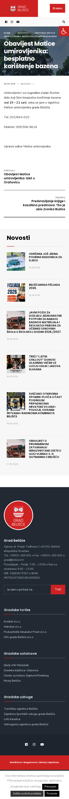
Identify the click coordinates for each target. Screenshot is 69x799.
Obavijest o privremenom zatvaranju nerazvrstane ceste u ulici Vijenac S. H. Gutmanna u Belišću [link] (45, 449)
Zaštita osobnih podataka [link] (27, 793)
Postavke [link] (52, 793)
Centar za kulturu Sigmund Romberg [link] (26, 675)
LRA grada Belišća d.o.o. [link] (19, 637)
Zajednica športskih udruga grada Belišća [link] (29, 714)
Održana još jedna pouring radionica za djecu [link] (45, 257)
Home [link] (7, 32)
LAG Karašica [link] (12, 719)
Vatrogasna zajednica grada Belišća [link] (26, 724)
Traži (58, 589)
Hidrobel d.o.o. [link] (13, 627)
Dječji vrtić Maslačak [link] (16, 665)
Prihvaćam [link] (50, 786)
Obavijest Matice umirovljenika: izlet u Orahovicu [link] (19, 176)
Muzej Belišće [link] (12, 681)
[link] (64, 31)
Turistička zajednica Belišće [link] (21, 709)
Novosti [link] (23, 32)
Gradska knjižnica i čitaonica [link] (21, 670)
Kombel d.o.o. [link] (12, 621)
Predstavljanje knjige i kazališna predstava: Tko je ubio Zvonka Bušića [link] (44, 203)
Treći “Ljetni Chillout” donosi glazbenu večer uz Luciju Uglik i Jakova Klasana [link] (44, 363)
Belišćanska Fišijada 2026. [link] (44, 286)
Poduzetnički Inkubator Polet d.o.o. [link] (25, 632)
